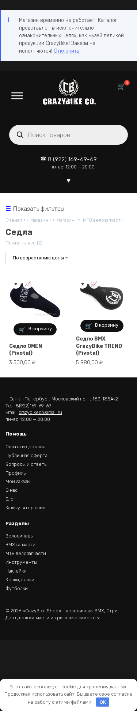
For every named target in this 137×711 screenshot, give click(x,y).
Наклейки (16, 571)
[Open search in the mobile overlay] (68, 134)
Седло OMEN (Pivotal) (25, 350)
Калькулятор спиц (25, 507)
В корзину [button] (40, 328)
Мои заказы (17, 481)
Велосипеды (19, 536)
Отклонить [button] (66, 51)
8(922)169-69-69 (33, 405)
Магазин (39, 220)
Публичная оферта (26, 455)
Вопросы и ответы (26, 464)
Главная (13, 220)
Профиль (15, 473)
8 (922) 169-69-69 (72, 163)
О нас (11, 490)
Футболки (16, 588)
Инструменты (21, 562)
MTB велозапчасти (103, 220)
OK (103, 702)
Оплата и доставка (25, 446)
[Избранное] (68, 180)
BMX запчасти (20, 544)
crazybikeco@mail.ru (40, 412)
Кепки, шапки (19, 579)
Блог (10, 499)
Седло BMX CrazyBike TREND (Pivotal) (99, 346)
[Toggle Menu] (17, 95)
